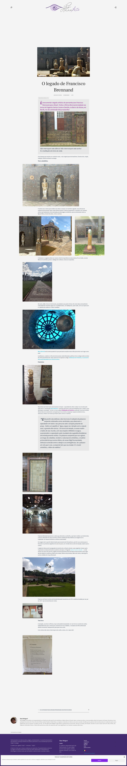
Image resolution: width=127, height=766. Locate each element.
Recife (65, 709)
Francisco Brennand (51, 709)
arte (42, 709)
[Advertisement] (63, 25)
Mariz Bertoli (41, 351)
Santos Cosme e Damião (77, 550)
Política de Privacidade (89, 753)
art (40, 709)
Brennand (45, 709)
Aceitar (99, 760)
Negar (116, 760)
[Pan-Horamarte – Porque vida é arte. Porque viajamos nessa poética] (63, 7)
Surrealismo (69, 709)
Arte (72, 95)
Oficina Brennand (58, 709)
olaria (63, 709)
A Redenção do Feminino (67, 410)
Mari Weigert (67, 95)
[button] (124, 757)
